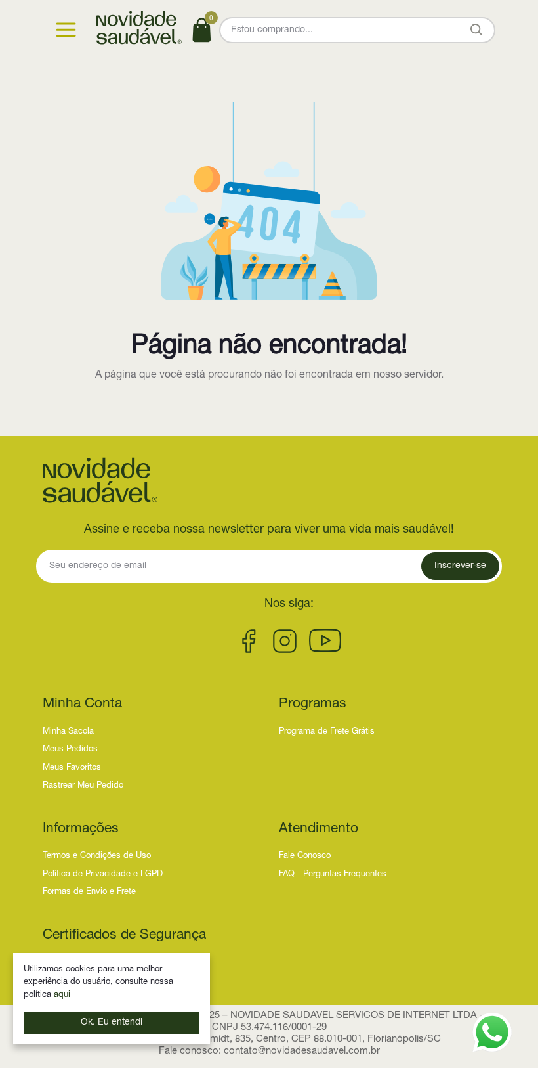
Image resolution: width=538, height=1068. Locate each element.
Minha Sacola (68, 732)
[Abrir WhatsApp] (492, 1032)
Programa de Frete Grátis (327, 732)
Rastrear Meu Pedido (83, 786)
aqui (62, 995)
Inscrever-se (460, 566)
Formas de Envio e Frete (89, 892)
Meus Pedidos (70, 749)
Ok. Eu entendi (111, 1022)
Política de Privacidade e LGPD (103, 874)
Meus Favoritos (72, 768)
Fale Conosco (305, 856)
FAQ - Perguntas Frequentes (332, 874)
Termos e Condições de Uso (97, 856)
